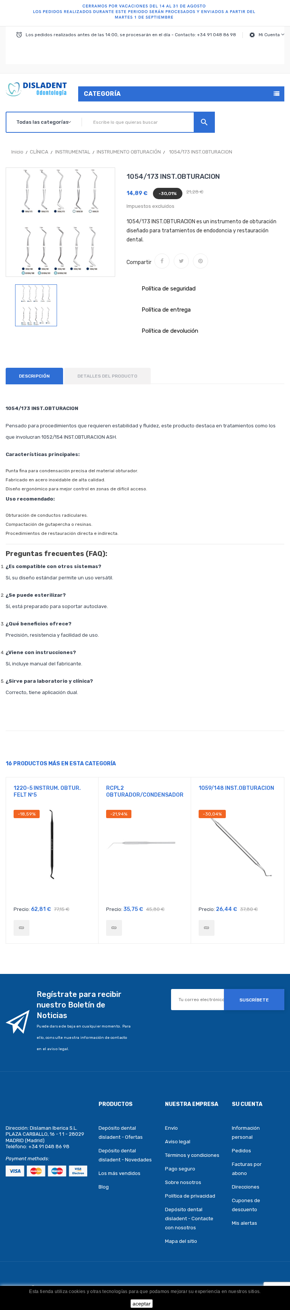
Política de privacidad (190, 1196)
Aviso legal (177, 1141)
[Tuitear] (181, 261)
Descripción (34, 376)
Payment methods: (27, 1158)
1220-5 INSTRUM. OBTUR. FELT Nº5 (47, 791)
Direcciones (245, 1187)
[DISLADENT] (145, 13)
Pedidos (241, 1150)
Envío (171, 1128)
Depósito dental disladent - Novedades (125, 1155)
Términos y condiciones (192, 1155)
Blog (104, 1187)
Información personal (246, 1132)
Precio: (22, 909)
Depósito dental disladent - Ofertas (121, 1132)
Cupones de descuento (246, 1205)
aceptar (142, 1304)
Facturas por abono (247, 1168)
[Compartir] (162, 261)
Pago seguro (180, 1169)
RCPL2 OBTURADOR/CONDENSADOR (144, 791)
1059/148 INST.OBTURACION (236, 788)
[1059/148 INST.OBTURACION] (206, 928)
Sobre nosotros (183, 1182)
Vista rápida (52, 855)
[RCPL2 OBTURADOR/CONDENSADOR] (114, 928)
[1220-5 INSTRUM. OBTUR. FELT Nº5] (21, 928)
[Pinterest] (200, 261)
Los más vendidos (119, 1173)
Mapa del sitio (181, 1241)
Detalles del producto (107, 376)
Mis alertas (244, 1223)
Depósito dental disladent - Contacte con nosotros (189, 1218)
